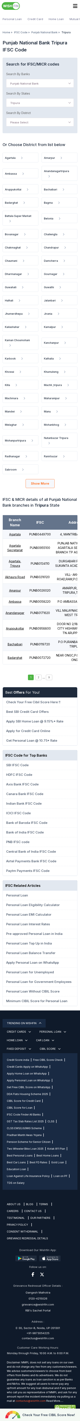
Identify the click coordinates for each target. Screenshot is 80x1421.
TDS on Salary (16, 1182)
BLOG (29, 1204)
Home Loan (56, 19)
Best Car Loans (16, 1162)
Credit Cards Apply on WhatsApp (27, 1066)
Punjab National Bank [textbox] (24, 83)
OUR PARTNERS (40, 1217)
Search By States (18, 93)
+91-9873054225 (37, 1333)
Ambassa (15, 601)
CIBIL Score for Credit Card (24, 1100)
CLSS (51, 1121)
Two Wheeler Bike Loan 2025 (25, 1148)
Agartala (15, 534)
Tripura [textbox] (15, 103)
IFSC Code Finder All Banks (24, 1114)
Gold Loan (57, 1162)
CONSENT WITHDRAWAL (22, 1231)
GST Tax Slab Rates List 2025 (25, 1121)
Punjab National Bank (44, 32)
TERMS (43, 1204)
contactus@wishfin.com (38, 1338)
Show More (40, 483)
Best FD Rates (38, 1162)
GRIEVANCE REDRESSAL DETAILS (27, 1238)
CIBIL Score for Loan (19, 1107)
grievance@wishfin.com (38, 1304)
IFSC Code (21, 32)
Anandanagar (15, 613)
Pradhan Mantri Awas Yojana (24, 1135)
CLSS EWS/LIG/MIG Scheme (24, 1128)
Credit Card (35, 19)
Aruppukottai (15, 628)
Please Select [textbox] (19, 122)
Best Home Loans (47, 1155)
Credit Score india (18, 1059)
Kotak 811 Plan (56, 1148)
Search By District (18, 113)
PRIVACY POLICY (17, 1224)
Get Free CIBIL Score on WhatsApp (28, 1087)
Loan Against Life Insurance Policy (28, 1176)
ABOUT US (13, 1204)
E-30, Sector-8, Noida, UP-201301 (38, 1328)
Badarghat (15, 657)
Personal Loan (12, 19)
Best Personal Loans (20, 1155)
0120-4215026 (38, 1298)
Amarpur (15, 590)
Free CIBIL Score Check (48, 1059)
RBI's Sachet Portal (38, 1310)
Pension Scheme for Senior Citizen (29, 1141)
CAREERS (13, 1211)
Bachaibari (15, 644)
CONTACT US (33, 1211)
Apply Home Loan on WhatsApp (27, 1073)
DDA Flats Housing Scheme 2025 (27, 1094)
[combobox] (40, 83)
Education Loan (16, 1169)
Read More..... (54, 1400)
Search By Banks (18, 74)
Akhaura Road (15, 577)
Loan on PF (60, 1176)
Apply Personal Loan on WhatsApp (28, 1080)
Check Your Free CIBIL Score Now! (48, 1415)
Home (6, 32)
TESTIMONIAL (16, 1217)
